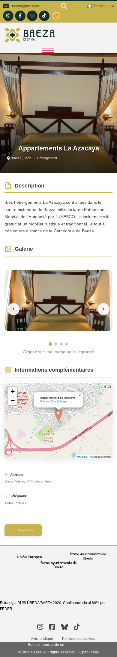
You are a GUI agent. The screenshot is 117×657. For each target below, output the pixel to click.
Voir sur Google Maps (53, 401)
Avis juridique (42, 639)
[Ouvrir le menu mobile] (48, 50)
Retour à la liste (25, 530)
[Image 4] (66, 344)
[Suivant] (104, 309)
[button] (58, 414)
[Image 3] (61, 344)
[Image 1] (50, 344)
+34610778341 (15, 503)
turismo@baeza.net (26, 6)
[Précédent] (14, 309)
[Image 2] (55, 344)
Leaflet (84, 456)
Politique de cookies (78, 639)
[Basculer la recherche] (64, 6)
